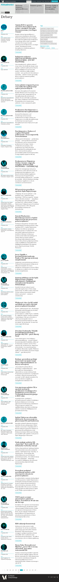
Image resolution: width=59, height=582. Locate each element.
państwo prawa (6, 37)
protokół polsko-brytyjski (6, 511)
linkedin (54, 577)
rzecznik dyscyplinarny (6, 100)
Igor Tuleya (3, 430)
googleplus (56, 577)
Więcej (2, 12)
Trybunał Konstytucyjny (6, 460)
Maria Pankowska (6, 195)
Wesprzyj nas (55, 1)
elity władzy (3, 175)
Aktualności (29, 1)
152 (32, 570)
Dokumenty (39, 1)
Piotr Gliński (9, 202)
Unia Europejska (9, 515)
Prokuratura (3, 40)
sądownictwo (4, 319)
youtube (57, 577)
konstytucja (3, 536)
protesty (8, 124)
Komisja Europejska (7, 315)
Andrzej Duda (4, 202)
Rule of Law (47, 1)
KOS (2, 30)
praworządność (4, 203)
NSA (8, 456)
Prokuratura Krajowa (5, 431)
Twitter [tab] (42, 48)
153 (35, 570)
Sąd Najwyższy (10, 205)
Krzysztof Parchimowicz (5, 137)
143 (7, 570)
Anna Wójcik (4, 308)
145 (13, 570)
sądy (2, 69)
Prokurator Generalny (5, 39)
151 (30, 570)
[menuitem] (28, 1)
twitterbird (51, 577)
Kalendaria (34, 1)
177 (18, 572)
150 (27, 570)
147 (18, 570)
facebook (52, 577)
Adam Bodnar (4, 372)
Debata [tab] (53, 47)
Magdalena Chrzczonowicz (5, 448)
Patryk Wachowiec (6, 221)
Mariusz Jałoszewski (7, 90)
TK (8, 271)
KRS (7, 536)
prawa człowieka (4, 293)
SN (8, 206)
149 (24, 570)
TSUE (8, 272)
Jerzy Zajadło (5, 260)
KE (1, 315)
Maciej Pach (4, 551)
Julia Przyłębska (4, 343)
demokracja (3, 292)
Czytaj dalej (18, 52)
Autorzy (7, 12)
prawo (10, 536)
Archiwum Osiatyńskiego (5, 167)
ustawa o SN (10, 207)
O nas (43, 1)
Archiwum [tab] (48, 47)
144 (10, 570)
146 (16, 570)
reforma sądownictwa (5, 99)
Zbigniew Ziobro (8, 146)
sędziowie (5, 69)
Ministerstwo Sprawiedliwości (7, 97)
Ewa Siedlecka (5, 62)
